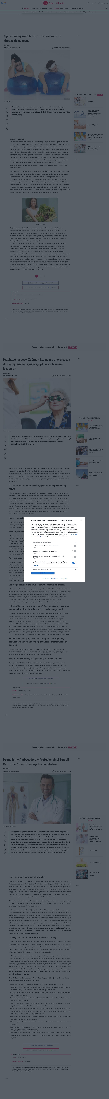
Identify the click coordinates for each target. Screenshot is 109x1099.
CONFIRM (43, 573)
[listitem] (54, 542)
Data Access (54, 578)
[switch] (74, 546)
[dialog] (54, 549)
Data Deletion (45, 578)
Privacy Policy (63, 578)
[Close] (82, 520)
